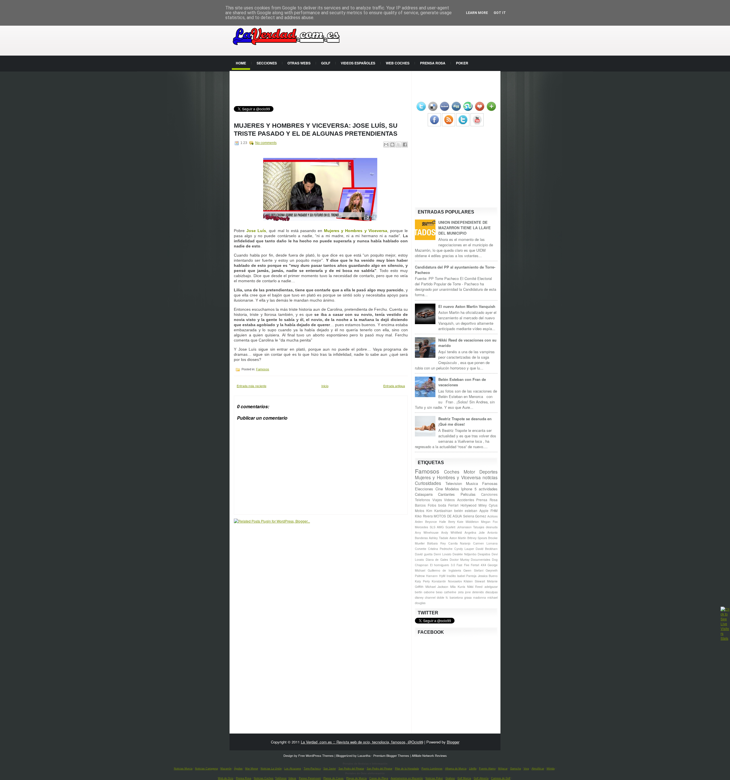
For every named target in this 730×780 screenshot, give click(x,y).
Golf (325, 63)
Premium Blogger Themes (391, 755)
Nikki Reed (475, 586)
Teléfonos (281, 778)
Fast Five (463, 565)
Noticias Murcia (183, 768)
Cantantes (446, 494)
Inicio (324, 385)
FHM (494, 510)
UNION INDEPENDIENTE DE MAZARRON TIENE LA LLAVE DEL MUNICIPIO (464, 228)
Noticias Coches (263, 778)
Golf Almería (481, 778)
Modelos (452, 488)
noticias (490, 477)
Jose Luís (256, 230)
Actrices (492, 516)
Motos (419, 510)
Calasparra (424, 494)
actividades (488, 488)
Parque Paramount (310, 778)
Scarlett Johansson (458, 527)
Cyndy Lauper (464, 549)
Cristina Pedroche (440, 549)
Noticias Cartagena (206, 768)
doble (440, 597)
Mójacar (503, 768)
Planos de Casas (333, 778)
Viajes (437, 499)
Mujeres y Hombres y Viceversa (355, 230)
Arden (419, 521)
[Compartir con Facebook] (405, 144)
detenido (478, 592)
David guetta (424, 554)
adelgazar (491, 586)
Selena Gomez (474, 516)
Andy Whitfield (451, 532)
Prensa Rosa (432, 63)
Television (453, 483)
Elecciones (424, 488)
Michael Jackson (437, 586)
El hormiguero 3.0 (442, 565)
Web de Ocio (225, 778)
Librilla (472, 768)
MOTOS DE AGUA (448, 516)
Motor (469, 471)
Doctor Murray (459, 559)
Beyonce (431, 521)
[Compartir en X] (399, 144)
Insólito (451, 576)
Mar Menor (251, 768)
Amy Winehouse (427, 532)
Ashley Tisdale (438, 538)
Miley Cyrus (488, 505)
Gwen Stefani (473, 570)
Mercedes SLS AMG (429, 527)
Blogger (453, 742)
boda (442, 505)
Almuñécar (538, 768)
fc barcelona (454, 597)
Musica (472, 483)
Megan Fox (489, 521)
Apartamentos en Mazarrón (407, 778)
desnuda (492, 527)
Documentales (480, 559)
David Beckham (487, 549)
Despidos (484, 554)
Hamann (432, 576)
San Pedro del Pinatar (351, 768)
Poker (462, 63)
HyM (442, 576)
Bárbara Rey (436, 543)
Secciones (267, 63)
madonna (479, 597)
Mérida (551, 768)
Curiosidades (428, 483)
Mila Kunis (457, 586)
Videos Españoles (358, 63)
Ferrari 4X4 (478, 565)
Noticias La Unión (271, 768)
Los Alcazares (292, 768)
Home (241, 63)
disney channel (425, 597)
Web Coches (397, 63)
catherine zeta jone (457, 592)
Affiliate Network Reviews (429, 755)
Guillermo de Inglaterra (444, 570)
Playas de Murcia (356, 778)
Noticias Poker (434, 778)
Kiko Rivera (424, 516)
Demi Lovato (442, 554)
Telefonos (422, 499)
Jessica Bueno (488, 576)
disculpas (491, 592)
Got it (500, 13)
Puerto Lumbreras (432, 768)
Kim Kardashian (439, 510)
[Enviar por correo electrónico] (386, 144)
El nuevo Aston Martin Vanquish (466, 306)
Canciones (489, 494)
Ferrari (453, 505)
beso (439, 592)
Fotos (432, 505)
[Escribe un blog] (392, 144)
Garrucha (515, 768)
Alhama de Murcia (456, 768)
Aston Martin (458, 538)
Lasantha (364, 755)
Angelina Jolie (475, 532)
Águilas (238, 768)
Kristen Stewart (474, 581)
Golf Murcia (464, 778)
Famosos (262, 369)
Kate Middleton (468, 521)
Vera (526, 768)
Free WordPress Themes (316, 755)
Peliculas (468, 494)
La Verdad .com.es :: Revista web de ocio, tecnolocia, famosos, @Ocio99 (362, 742)
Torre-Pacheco (312, 768)
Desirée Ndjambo (464, 554)
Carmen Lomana (485, 543)
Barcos (420, 505)
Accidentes (465, 499)
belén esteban (466, 510)
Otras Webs (299, 63)
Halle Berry (447, 521)
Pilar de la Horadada (407, 768)
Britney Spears (477, 538)
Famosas (490, 483)
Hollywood (468, 505)
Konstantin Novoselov (447, 581)
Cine (439, 488)
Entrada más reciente (251, 385)
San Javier (329, 768)
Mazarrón (226, 768)
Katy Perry (422, 581)
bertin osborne (425, 592)
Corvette (420, 549)
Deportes (488, 471)
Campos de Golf (500, 778)
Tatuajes (478, 527)
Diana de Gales (437, 559)
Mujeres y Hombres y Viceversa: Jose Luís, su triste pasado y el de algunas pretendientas (316, 129)
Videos (449, 499)
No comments (266, 143)
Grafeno (450, 778)
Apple (483, 510)
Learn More (477, 13)
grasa (468, 597)
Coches (451, 471)
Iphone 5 (468, 488)
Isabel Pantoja (466, 576)
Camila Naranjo (459, 543)
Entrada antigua (394, 385)
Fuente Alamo (487, 768)
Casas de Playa (378, 778)
